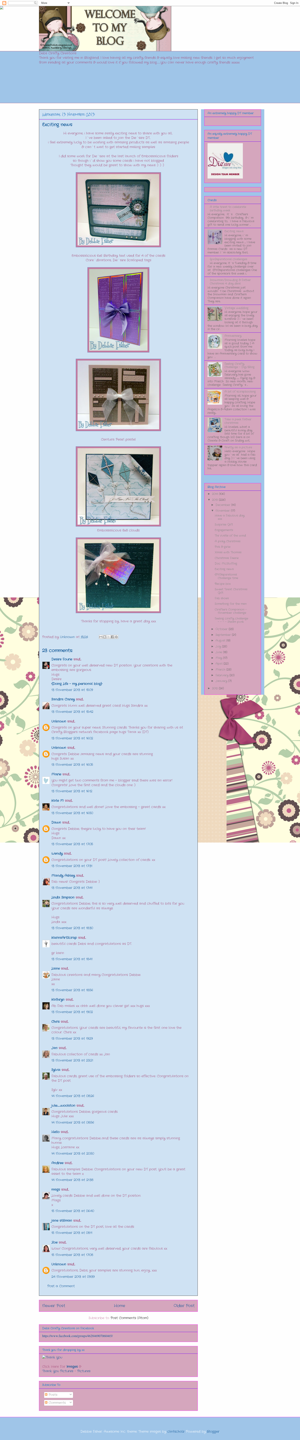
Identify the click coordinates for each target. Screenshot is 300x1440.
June (219, 652)
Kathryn (57, 999)
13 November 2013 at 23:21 (72, 1060)
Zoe (54, 1242)
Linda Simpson (62, 897)
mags (55, 1189)
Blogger (213, 1431)
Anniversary (232, 336)
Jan (55, 1048)
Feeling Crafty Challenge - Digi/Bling (239, 365)
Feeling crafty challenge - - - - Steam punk (231, 620)
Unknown (58, 721)
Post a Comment (61, 1286)
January (222, 681)
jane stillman (61, 1220)
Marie (56, 774)
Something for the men (231, 604)
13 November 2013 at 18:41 (71, 959)
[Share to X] (109, 637)
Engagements (224, 530)
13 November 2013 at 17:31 (71, 866)
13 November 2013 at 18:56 (72, 990)
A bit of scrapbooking (240, 392)
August (221, 641)
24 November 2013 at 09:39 (72, 1276)
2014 (215, 494)
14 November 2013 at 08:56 (72, 1122)
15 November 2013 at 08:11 (71, 1232)
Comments (56, 1402)
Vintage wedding (236, 308)
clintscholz (175, 1431)
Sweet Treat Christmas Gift (231, 591)
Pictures (83, 1371)
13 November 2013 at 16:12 (71, 791)
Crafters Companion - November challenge (231, 611)
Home (119, 1306)
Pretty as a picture (238, 447)
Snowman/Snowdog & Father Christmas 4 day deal (230, 282)
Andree (57, 1163)
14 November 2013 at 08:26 (72, 1096)
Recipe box (223, 584)
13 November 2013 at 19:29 (72, 1038)
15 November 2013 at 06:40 (72, 1211)
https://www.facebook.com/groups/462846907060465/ (77, 1336)
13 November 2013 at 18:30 (72, 928)
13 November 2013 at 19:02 (72, 1012)
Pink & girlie (222, 547)
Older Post (184, 1306)
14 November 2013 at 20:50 (72, 1153)
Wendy (57, 853)
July (219, 646)
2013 (215, 500)
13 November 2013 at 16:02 (72, 738)
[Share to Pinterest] (116, 637)
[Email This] (101, 637)
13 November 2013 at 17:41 (71, 887)
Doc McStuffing (226, 563)
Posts (52, 1394)
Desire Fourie (61, 659)
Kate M (57, 800)
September (224, 635)
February (222, 675)
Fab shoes (222, 598)
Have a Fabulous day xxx (229, 517)
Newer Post (53, 1306)
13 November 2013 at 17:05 (72, 844)
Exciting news (233, 231)
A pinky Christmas (227, 541)
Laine (55, 968)
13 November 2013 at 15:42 (72, 711)
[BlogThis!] (105, 637)
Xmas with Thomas (228, 552)
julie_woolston (63, 1105)
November (223, 511)
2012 (215, 688)
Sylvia (55, 1069)
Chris (55, 1021)
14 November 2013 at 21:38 (72, 1180)
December (223, 505)
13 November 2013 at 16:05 (72, 764)
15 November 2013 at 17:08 (72, 1254)
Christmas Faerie (227, 558)
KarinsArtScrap (64, 937)
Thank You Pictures (57, 1371)
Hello (55, 1132)
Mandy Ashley (63, 875)
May (219, 658)
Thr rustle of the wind (230, 536)
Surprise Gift (224, 524)
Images (72, 1366)
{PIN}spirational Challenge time (226, 576)
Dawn (56, 822)
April (219, 664)
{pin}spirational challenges (228, 259)
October (222, 629)
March (221, 670)
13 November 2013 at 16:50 (72, 813)
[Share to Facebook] (112, 637)
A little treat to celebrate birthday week (228, 208)
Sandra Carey (63, 699)
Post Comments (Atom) (129, 1318)
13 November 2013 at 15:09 (72, 690)
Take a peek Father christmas (237, 421)
